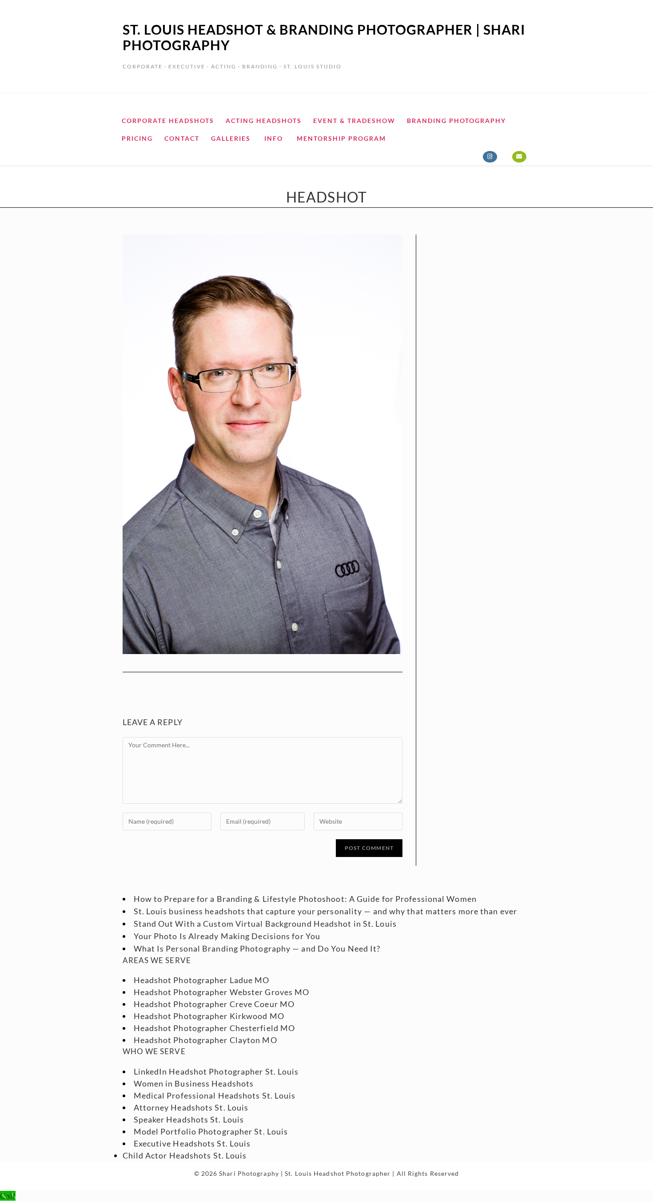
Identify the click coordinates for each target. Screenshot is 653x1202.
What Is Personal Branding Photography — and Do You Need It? (257, 948)
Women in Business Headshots (194, 1083)
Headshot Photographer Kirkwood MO (209, 1016)
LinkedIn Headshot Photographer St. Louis (216, 1071)
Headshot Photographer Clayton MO (205, 1040)
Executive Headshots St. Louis (192, 1143)
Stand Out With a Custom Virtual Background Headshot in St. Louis (265, 923)
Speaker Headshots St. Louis (189, 1119)
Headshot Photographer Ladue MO (202, 980)
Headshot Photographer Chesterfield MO (214, 1028)
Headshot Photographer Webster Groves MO (222, 992)
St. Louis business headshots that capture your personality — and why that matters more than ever (326, 911)
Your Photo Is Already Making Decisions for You (227, 936)
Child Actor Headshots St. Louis (185, 1155)
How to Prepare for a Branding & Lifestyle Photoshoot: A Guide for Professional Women (305, 899)
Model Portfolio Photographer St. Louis (211, 1131)
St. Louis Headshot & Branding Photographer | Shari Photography (324, 37)
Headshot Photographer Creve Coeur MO (214, 1004)
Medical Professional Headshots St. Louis (215, 1095)
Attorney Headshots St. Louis (191, 1107)
